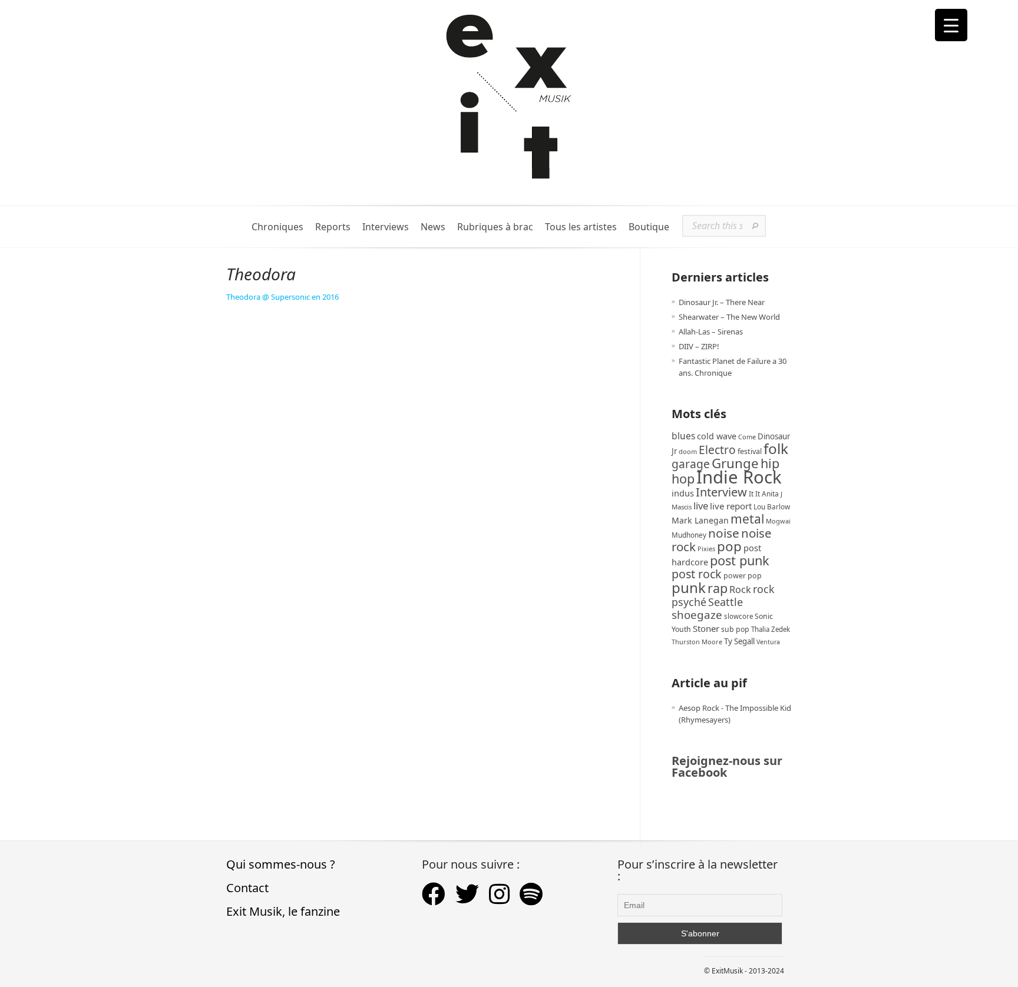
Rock (740, 589)
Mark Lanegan (700, 520)
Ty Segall (739, 641)
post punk (739, 560)
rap (718, 588)
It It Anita (764, 494)
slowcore (738, 616)
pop (729, 546)
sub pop (735, 629)
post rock (697, 574)
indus (683, 493)
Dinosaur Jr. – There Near (722, 302)
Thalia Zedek (770, 629)
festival (750, 451)
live (700, 505)
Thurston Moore (697, 641)
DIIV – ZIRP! (699, 346)
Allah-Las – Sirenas (711, 331)
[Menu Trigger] (951, 25)
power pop (742, 576)
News (433, 227)
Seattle (725, 602)
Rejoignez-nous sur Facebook (727, 766)
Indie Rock (739, 477)
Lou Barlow (771, 506)
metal (747, 519)
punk (689, 587)
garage (691, 464)
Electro (717, 450)
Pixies (706, 548)
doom (688, 451)
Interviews (385, 227)
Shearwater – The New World (729, 317)
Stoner (706, 628)
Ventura (768, 642)
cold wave (716, 436)
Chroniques (277, 227)
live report (731, 506)
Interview (721, 492)
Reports (333, 227)
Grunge (735, 463)
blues (683, 435)
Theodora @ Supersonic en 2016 (282, 297)
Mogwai (778, 520)
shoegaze (697, 614)
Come (747, 436)
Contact (247, 888)
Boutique (649, 227)
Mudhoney (689, 534)
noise (723, 533)
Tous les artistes (581, 227)
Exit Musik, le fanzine (283, 911)
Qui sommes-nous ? (280, 864)
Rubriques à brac (495, 227)
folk (776, 448)
